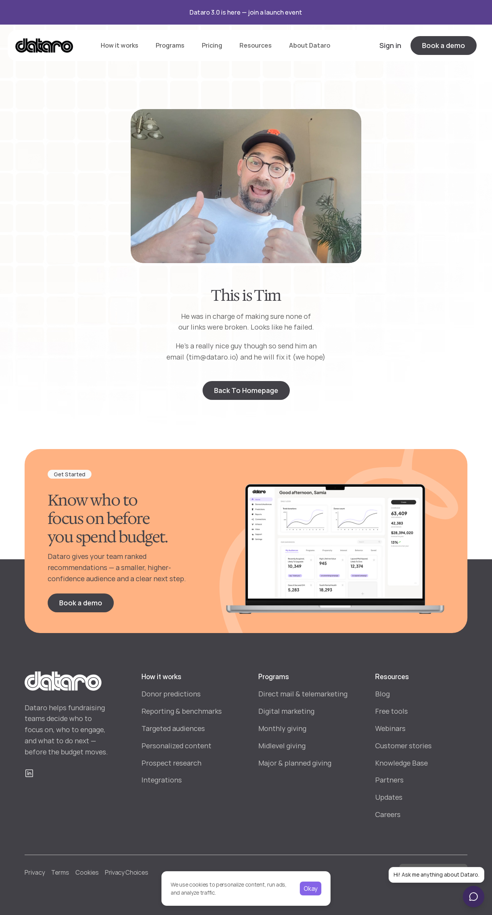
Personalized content (176, 745)
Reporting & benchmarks (181, 711)
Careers (388, 814)
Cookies (87, 872)
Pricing (212, 45)
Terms (60, 872)
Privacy (35, 872)
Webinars (390, 728)
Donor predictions (171, 693)
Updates (388, 797)
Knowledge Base (401, 762)
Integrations (161, 779)
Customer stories (403, 745)
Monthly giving (282, 728)
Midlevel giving (282, 745)
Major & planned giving (294, 762)
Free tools (391, 711)
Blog (382, 693)
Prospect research (171, 762)
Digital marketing (286, 711)
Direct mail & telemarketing (302, 693)
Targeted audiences (173, 728)
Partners (389, 779)
